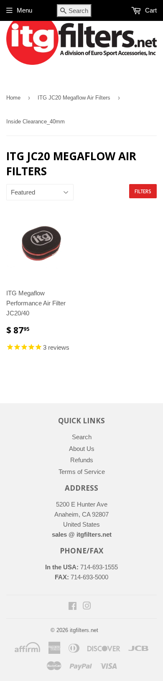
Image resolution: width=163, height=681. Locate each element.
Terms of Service (82, 471)
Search (82, 436)
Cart (150, 10)
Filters (143, 191)
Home (13, 98)
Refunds (81, 459)
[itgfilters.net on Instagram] (87, 606)
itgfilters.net (84, 630)
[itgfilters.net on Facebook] (72, 606)
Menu (24, 10)
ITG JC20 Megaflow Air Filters (74, 98)
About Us (81, 448)
